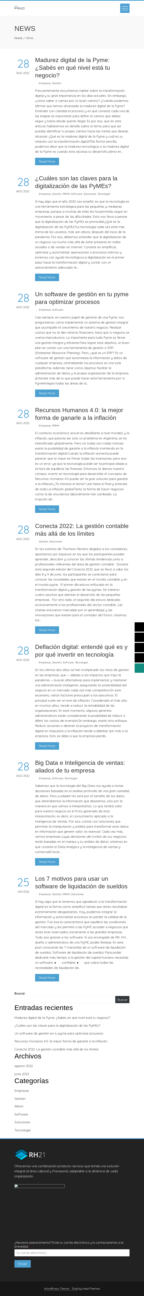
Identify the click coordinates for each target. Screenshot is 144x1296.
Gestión (56, 83)
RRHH (66, 194)
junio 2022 (21, 1074)
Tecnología (103, 194)
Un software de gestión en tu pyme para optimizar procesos (58, 1033)
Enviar (22, 1264)
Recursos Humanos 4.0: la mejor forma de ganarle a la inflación (60, 1041)
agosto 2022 (23, 1066)
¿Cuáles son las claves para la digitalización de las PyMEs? (57, 1025)
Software (76, 194)
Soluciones (89, 194)
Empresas (45, 83)
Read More (47, 161)
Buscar (19, 993)
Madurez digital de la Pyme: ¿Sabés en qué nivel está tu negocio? (72, 68)
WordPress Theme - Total (61, 1288)
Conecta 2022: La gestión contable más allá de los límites (56, 1049)
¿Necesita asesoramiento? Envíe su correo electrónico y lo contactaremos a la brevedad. (68, 1244)
